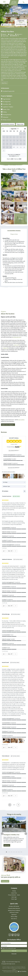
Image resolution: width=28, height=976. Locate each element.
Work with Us (14, 918)
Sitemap (14, 890)
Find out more (5, 881)
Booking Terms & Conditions (14, 910)
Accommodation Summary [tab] (14, 230)
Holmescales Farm (17, 337)
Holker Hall (5, 348)
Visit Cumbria (21, 419)
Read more (6, 845)
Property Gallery (7, 24)
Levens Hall (16, 345)
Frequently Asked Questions (14, 908)
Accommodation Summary (8, 124)
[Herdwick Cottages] (13, 3)
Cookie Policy (14, 892)
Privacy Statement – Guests (14, 894)
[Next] (26, 833)
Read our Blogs (14, 916)
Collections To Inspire (14, 912)
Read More (4, 83)
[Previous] (2, 833)
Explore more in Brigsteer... (8, 424)
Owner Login (14, 899)
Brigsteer (4, 34)
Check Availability (22, 971)
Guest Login (14, 897)
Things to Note (20, 124)
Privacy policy (14, 953)
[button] (4, 2)
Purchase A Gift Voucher (14, 906)
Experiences (14, 914)
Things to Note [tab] (14, 234)
